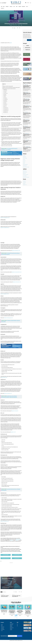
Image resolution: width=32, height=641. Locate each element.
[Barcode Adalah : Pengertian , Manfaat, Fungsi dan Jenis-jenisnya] (20, 607)
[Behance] (1, 2)
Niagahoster (5, 89)
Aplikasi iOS (24, 173)
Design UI (24, 183)
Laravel (24, 163)
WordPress (24, 155)
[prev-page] (15, 618)
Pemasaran (27, 47)
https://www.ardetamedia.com (5, 227)
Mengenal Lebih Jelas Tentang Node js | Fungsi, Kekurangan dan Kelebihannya (12, 611)
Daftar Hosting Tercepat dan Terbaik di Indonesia (9, 88)
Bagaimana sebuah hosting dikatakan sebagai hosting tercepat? (11, 87)
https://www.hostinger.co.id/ (16, 250)
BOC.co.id (5, 106)
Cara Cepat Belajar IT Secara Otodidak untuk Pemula (27, 142)
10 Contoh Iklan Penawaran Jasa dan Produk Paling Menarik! (27, 128)
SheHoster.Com (6, 111)
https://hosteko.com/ (4, 377)
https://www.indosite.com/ (8, 393)
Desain (24, 133)
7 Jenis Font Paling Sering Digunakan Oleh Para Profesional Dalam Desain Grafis (27, 86)
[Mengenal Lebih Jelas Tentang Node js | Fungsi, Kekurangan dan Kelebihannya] (12, 607)
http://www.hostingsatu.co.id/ (8, 317)
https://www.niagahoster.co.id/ (5, 217)
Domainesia (5, 100)
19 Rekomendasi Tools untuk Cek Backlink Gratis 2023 (27, 107)
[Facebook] (27, 2)
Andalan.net (5, 101)
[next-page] (17, 618)
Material (12, 609)
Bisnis (27, 45)
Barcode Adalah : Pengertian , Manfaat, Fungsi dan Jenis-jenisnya (20, 611)
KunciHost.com (6, 112)
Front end (24, 160)
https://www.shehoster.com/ (5, 521)
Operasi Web (11, 20)
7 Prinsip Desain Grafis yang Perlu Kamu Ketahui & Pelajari (27, 135)
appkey (11, 42)
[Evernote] (25, 2)
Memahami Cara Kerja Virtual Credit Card (4, 611)
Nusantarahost (6, 93)
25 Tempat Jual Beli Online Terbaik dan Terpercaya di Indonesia (27, 114)
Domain (24, 159)
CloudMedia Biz (6, 99)
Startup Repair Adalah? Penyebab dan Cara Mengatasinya (26, 121)
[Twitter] (28, 2)
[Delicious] (5, 2)
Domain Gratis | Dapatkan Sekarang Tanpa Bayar (5, 596)
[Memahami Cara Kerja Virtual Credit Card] (4, 607)
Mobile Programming (25, 174)
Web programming (25, 164)
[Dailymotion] (4, 2)
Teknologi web (25, 165)
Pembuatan (8, 20)
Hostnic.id (5, 105)
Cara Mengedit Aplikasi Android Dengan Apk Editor (26, 100)
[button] (31, 3)
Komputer (24, 119)
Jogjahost (5, 95)
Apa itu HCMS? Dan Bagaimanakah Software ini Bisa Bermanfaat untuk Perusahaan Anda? (28, 612)
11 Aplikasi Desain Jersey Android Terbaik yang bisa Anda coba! (27, 94)
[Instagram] (17, 624)
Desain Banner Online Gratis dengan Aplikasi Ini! (16, 596)
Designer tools (25, 184)
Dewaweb (5, 94)
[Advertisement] (11, 35)
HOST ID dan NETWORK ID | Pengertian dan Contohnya (27, 148)
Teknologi (27, 49)
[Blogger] (2, 2)
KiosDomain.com (6, 107)
